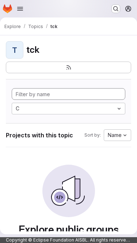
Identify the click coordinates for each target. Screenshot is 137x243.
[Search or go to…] (115, 8)
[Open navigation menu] (20, 9)
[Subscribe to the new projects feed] (68, 67)
